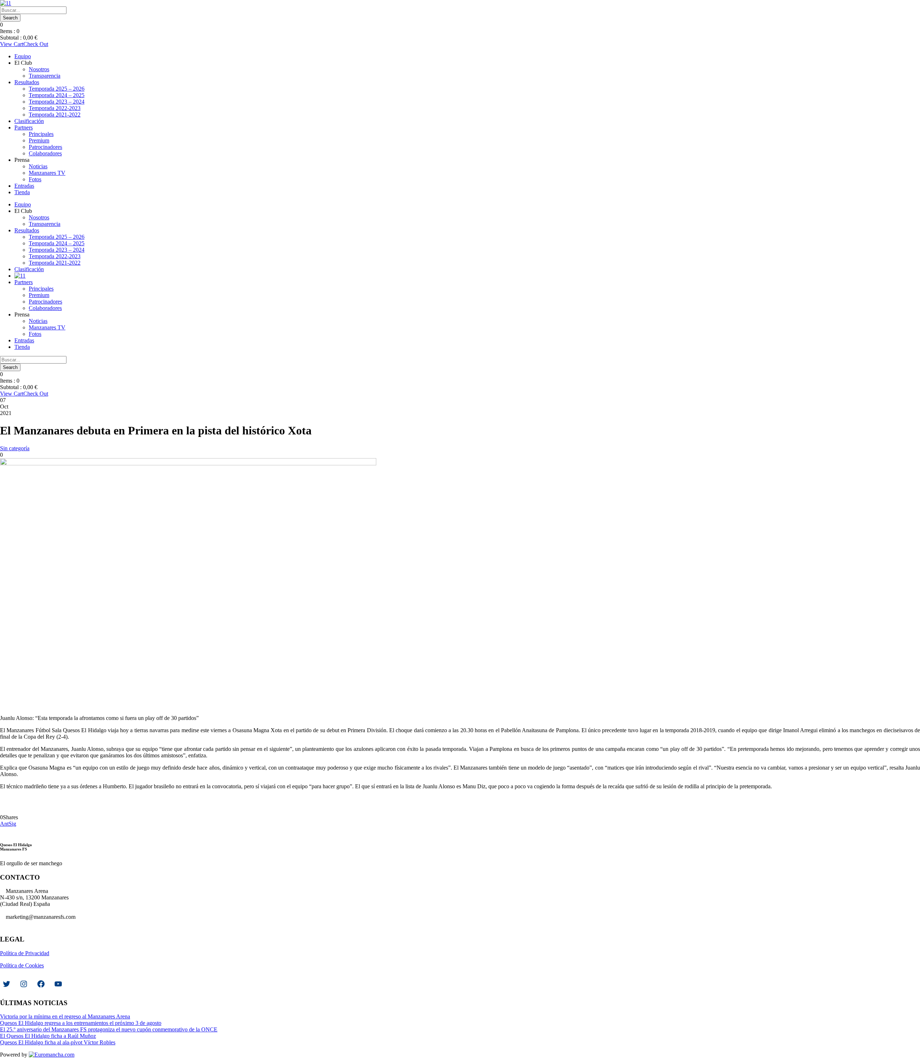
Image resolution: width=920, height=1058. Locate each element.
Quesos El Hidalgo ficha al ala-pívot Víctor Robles (57, 1042)
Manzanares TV (47, 173)
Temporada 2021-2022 (54, 114)
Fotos (35, 179)
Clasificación (29, 121)
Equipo (22, 56)
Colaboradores (45, 153)
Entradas (24, 186)
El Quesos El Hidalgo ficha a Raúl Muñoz (48, 1036)
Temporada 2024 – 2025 (56, 95)
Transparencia (44, 76)
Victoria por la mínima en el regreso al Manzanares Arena (65, 1016)
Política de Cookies (22, 965)
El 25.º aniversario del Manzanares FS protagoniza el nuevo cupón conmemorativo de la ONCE (108, 1029)
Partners (23, 127)
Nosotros (39, 69)
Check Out (35, 44)
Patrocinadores (45, 147)
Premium (39, 140)
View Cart (11, 44)
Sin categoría (14, 448)
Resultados (26, 82)
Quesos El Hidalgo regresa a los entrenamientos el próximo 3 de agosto (80, 1023)
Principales (41, 134)
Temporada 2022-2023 (54, 108)
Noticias (38, 166)
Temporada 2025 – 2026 (56, 89)
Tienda (22, 192)
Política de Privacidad (24, 953)
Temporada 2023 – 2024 (56, 102)
